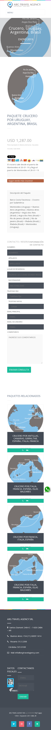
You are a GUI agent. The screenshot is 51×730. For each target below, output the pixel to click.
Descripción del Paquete (20, 193)
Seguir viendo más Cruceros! (20, 181)
